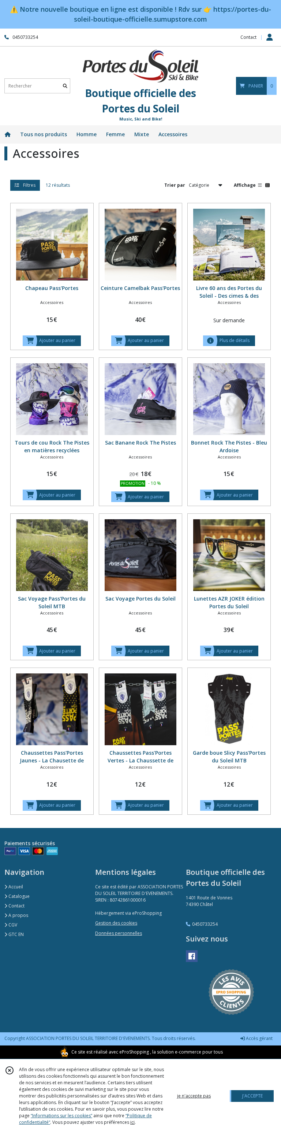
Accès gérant (259, 1038)
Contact (248, 37)
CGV (12, 925)
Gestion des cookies (116, 923)
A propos (17, 915)
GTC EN (15, 934)
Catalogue (18, 896)
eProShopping (134, 1052)
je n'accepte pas (194, 1096)
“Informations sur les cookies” (61, 1115)
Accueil (15, 887)
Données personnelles (118, 933)
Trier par (174, 185)
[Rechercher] (65, 86)
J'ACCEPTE (252, 1096)
